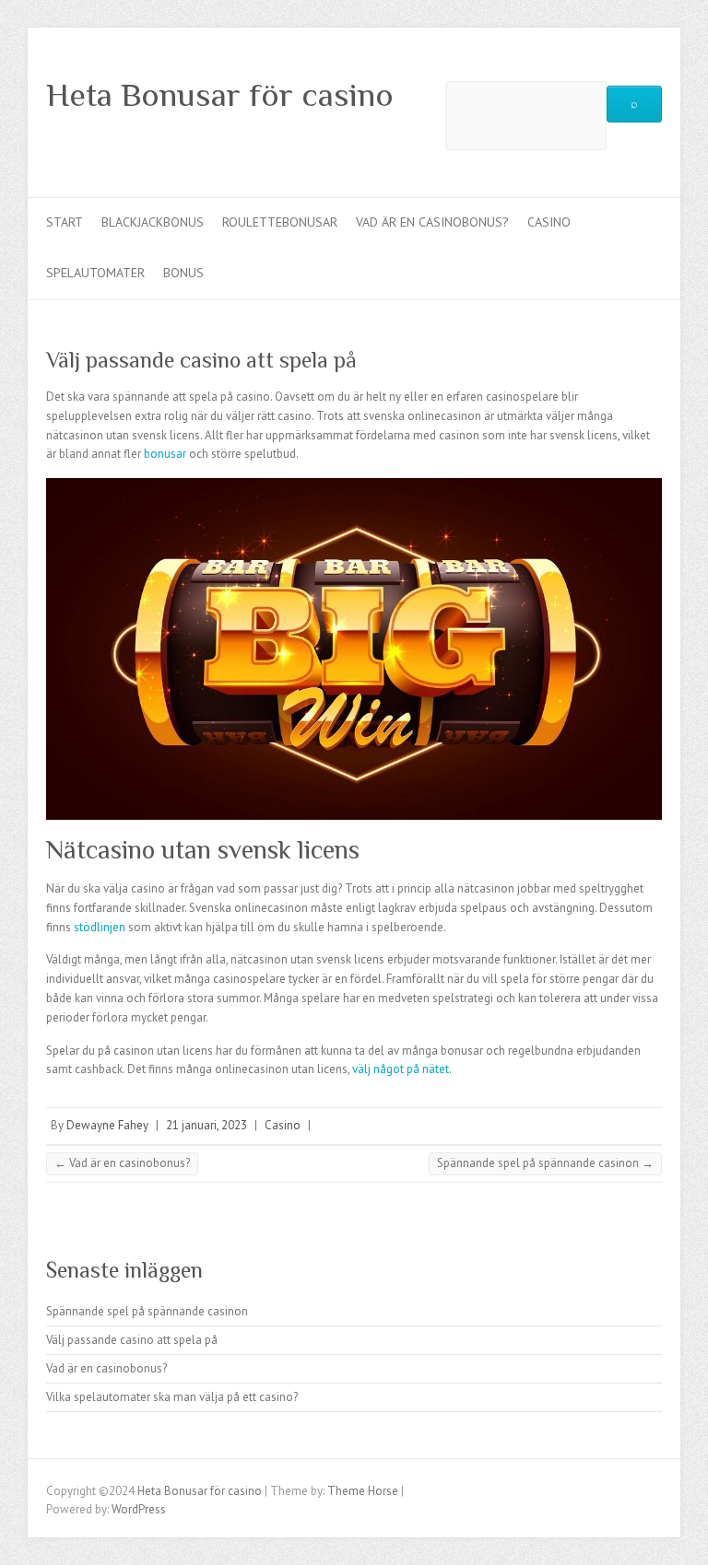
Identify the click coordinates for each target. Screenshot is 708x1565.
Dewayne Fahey (107, 1125)
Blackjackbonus (152, 222)
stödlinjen (99, 927)
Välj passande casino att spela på (132, 1340)
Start (64, 222)
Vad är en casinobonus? (432, 222)
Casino (549, 222)
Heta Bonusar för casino (220, 94)
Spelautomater (95, 272)
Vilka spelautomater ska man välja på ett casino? (172, 1397)
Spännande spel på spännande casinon (545, 1163)
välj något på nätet (400, 1069)
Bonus (183, 272)
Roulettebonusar (279, 222)
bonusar (165, 453)
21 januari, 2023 (206, 1125)
